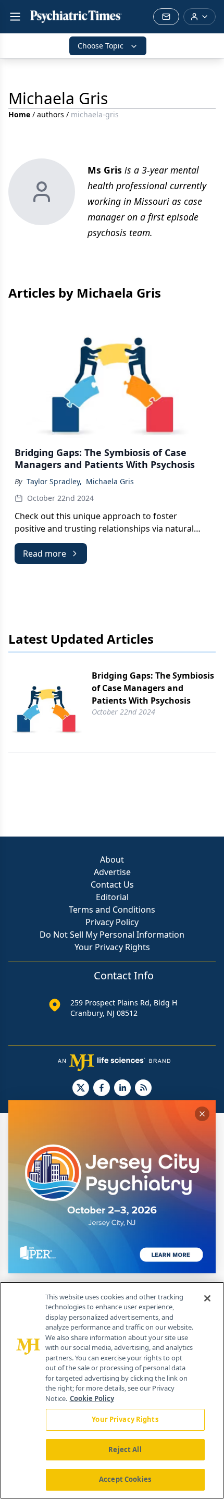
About (112, 859)
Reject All (124, 1449)
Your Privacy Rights (112, 947)
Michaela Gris (110, 481)
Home (19, 114)
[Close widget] (202, 1114)
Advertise (112, 872)
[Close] (207, 1298)
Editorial (112, 897)
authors (50, 114)
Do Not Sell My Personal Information (112, 934)
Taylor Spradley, (54, 481)
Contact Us (112, 884)
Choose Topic (100, 46)
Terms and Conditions (112, 909)
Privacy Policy (112, 922)
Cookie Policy (92, 1398)
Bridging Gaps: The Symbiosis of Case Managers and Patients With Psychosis (153, 688)
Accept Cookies (125, 1479)
